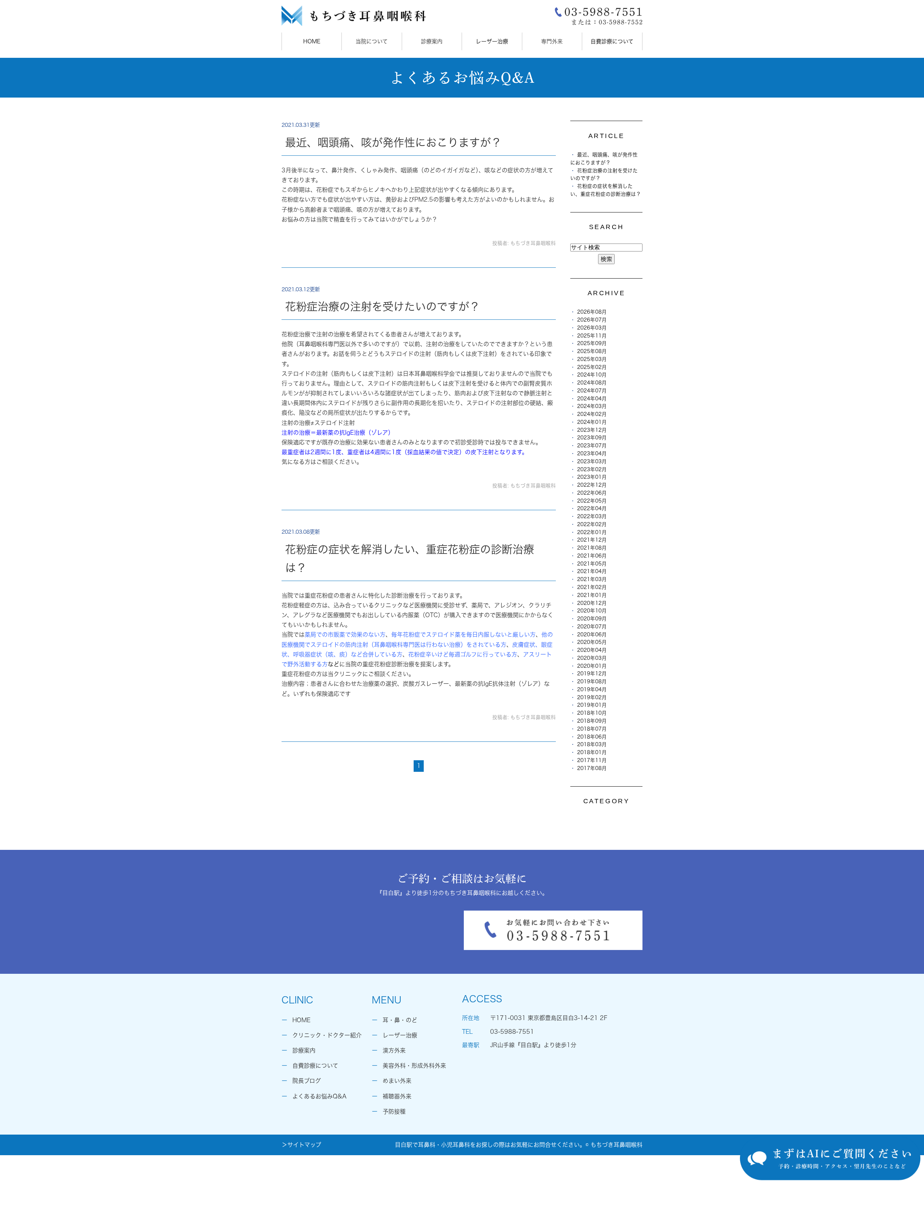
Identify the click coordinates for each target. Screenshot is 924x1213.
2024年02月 (592, 414)
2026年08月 (592, 311)
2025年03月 (592, 359)
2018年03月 (592, 744)
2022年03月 (592, 516)
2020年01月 (592, 665)
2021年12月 (592, 539)
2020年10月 (592, 610)
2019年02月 (592, 697)
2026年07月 (592, 319)
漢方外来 (394, 1050)
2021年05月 (592, 563)
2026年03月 (592, 327)
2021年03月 (592, 579)
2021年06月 (592, 555)
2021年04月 (592, 571)
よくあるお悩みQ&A (319, 1096)
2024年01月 (592, 422)
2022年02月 (592, 524)
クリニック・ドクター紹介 (327, 1035)
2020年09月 (592, 618)
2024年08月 (592, 382)
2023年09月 (592, 437)
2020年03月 (592, 658)
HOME (312, 41)
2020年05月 (592, 642)
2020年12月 (592, 603)
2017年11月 (592, 760)
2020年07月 (592, 626)
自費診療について (611, 41)
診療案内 (303, 1050)
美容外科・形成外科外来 (414, 1065)
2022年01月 (592, 532)
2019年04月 (592, 689)
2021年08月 (592, 547)
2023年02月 (592, 469)
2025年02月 (592, 367)
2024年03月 (592, 406)
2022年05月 (592, 500)
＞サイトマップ (301, 1145)
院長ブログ (306, 1081)
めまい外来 (397, 1081)
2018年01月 (592, 752)
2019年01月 (592, 704)
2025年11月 (592, 335)
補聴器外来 (397, 1096)
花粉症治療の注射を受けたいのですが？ (382, 306)
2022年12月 (592, 484)
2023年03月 (592, 461)
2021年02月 (592, 587)
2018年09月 (592, 720)
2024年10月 (592, 374)
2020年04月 (592, 650)
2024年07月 (592, 390)
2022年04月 (592, 508)
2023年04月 (592, 453)
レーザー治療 (492, 41)
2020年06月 (592, 634)
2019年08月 (592, 681)
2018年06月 (592, 736)
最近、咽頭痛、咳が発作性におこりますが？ (393, 142)
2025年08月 (592, 351)
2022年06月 (592, 492)
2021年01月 (592, 595)
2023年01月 (592, 476)
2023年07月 (592, 445)
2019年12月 (592, 673)
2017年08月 (592, 768)
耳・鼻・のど (400, 1020)
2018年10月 (592, 712)
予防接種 (394, 1111)
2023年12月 (592, 430)
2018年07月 (592, 728)
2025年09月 (592, 343)
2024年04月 (592, 398)
